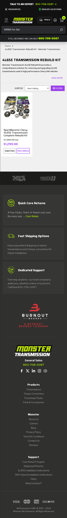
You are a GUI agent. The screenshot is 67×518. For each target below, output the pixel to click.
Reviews (33, 445)
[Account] (55, 20)
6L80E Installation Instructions (33, 470)
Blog (33, 427)
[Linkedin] (33, 371)
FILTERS (59, 88)
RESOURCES (14, 9)
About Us (33, 419)
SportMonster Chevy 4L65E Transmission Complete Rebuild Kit (16, 133)
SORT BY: (19, 88)
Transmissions (33, 389)
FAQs (33, 479)
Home (8, 46)
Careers (33, 423)
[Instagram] (39, 371)
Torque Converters (34, 393)
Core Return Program (33, 461)
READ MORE (57, 78)
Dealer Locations (51, 9)
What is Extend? (33, 483)
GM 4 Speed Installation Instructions (33, 474)
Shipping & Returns (33, 466)
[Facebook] (22, 370)
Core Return (32, 216)
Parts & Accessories (33, 402)
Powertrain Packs (33, 398)
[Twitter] (27, 371)
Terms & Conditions (33, 436)
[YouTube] (45, 371)
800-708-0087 (44, 4)
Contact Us (33, 440)
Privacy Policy (33, 432)
